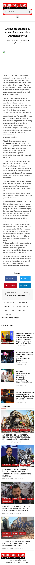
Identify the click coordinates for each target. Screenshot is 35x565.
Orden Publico (25, 430)
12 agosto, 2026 (16, 442)
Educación (7, 314)
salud (14, 310)
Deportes (7, 310)
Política (25, 306)
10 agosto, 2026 (16, 478)
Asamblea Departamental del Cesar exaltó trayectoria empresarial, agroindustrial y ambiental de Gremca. (24, 377)
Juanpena (7, 442)
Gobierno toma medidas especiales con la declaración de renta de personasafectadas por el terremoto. (25, 396)
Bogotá (15, 498)
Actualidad (17, 306)
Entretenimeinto (19, 302)
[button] (17, 16)
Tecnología (7, 306)
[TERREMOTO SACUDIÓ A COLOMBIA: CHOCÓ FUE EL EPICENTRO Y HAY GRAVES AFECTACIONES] (17, 528)
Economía (21, 310)
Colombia (6, 302)
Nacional (30, 498)
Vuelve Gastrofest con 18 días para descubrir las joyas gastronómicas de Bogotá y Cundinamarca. (24, 357)
